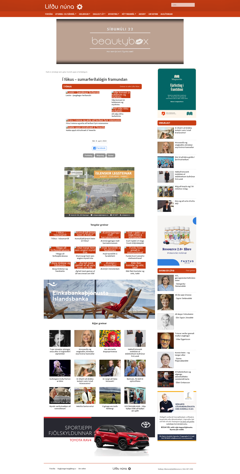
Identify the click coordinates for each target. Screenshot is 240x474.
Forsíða (49, 14)
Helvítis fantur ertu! (85, 406)
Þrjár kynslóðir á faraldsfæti (110, 254)
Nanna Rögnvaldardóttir (181, 359)
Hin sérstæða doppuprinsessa (110, 350)
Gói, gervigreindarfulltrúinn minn (185, 278)
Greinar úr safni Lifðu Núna (129, 86)
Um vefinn (153, 14)
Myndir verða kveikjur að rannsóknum (60, 407)
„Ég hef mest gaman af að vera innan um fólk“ (85, 272)
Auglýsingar (167, 14)
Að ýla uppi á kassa (183, 295)
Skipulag (100, 155)
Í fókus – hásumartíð (60, 238)
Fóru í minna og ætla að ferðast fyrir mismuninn (87, 123)
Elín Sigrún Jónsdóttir (184, 318)
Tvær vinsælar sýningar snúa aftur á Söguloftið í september (60, 351)
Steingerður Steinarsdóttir (180, 285)
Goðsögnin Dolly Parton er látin (60, 380)
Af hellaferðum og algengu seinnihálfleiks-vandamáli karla (183, 375)
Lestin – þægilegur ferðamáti (78, 95)
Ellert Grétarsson (183, 382)
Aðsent (142, 14)
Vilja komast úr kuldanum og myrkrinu (118, 102)
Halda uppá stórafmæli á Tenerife (81, 130)
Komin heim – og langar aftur (182, 353)
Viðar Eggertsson (183, 339)
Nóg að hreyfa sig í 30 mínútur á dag (184, 187)
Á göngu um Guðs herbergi (110, 407)
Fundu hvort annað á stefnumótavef (135, 257)
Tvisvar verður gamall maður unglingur (184, 334)
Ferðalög (88, 155)
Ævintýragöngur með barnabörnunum (110, 242)
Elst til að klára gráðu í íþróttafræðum (184, 158)
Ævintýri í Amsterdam (110, 269)
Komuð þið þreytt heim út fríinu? (85, 239)
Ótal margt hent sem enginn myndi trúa (85, 257)
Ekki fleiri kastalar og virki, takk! (135, 272)
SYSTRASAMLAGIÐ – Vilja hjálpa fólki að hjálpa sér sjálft (135, 408)
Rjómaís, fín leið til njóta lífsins (135, 380)
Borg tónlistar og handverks (60, 270)
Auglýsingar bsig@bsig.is (67, 469)
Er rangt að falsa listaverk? (110, 380)
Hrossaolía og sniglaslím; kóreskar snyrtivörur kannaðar (85, 351)
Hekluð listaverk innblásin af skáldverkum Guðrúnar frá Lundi (135, 352)
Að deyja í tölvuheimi (184, 314)
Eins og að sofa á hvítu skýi (185, 202)
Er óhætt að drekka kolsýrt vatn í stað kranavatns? (85, 381)
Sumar (111, 155)
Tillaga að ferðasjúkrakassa (60, 254)
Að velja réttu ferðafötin (117, 115)
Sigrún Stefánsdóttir (184, 298)
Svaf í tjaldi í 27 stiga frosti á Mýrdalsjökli (135, 242)
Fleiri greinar (190, 271)
